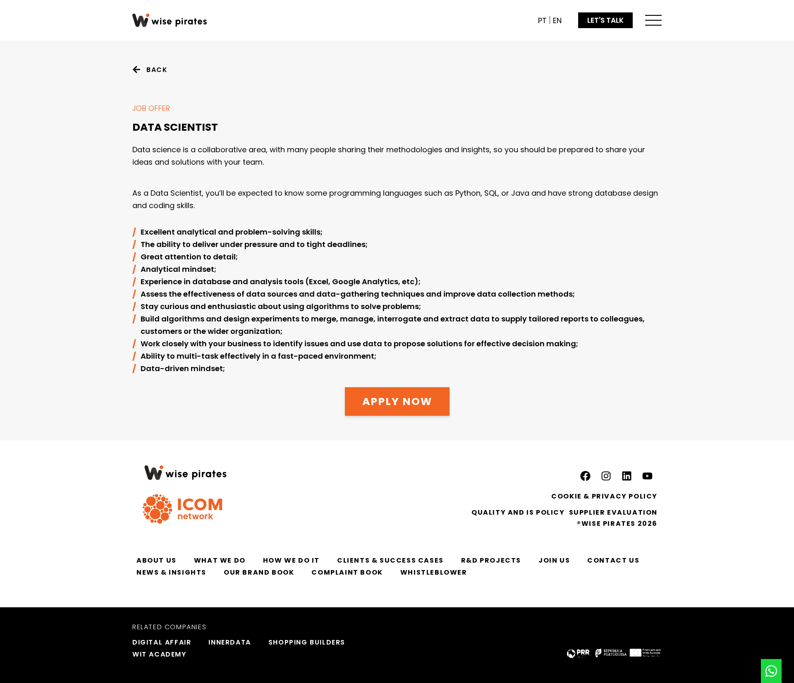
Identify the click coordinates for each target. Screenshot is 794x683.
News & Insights (171, 572)
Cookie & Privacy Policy (604, 496)
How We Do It (291, 560)
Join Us (554, 560)
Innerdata (229, 642)
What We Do (220, 560)
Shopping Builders (306, 642)
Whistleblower (433, 572)
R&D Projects (491, 560)
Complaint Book (347, 572)
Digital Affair (161, 642)
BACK (156, 69)
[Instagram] (606, 475)
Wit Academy (159, 654)
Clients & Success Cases (390, 560)
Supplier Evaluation (613, 512)
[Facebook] (585, 475)
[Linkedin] (626, 475)
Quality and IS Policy (518, 512)
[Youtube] (647, 475)
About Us (156, 560)
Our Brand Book (259, 572)
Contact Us (613, 560)
